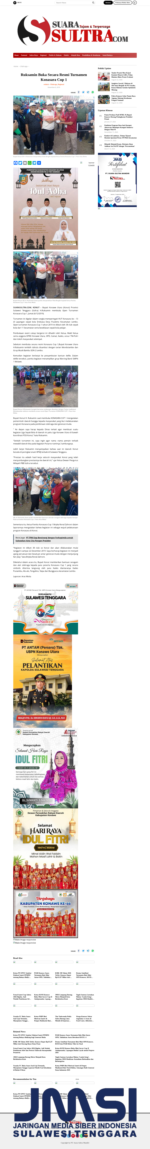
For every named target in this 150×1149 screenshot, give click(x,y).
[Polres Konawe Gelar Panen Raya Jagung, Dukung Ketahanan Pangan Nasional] (104, 99)
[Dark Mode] (135, 3)
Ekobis (66, 55)
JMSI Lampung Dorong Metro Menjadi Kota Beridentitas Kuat (63, 997)
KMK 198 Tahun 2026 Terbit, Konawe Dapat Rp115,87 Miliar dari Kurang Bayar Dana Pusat (63, 975)
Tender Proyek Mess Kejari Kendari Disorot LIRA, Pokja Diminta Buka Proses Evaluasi (122, 75)
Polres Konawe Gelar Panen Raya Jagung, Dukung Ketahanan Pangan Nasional (123, 98)
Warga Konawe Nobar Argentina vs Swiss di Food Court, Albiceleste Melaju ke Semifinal (84, 1019)
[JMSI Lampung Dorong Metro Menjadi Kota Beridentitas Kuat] (64, 987)
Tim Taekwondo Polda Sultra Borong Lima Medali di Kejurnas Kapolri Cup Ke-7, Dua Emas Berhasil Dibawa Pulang (63, 1019)
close (77, 1079)
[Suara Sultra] (75, 29)
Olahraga (53, 84)
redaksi (46, 84)
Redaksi (108, 3)
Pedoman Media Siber (122, 3)
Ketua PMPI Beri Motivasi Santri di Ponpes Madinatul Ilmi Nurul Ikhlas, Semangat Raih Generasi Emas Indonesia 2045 (42, 1019)
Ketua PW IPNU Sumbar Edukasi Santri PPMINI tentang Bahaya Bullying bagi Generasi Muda (22, 975)
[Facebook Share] (78, 92)
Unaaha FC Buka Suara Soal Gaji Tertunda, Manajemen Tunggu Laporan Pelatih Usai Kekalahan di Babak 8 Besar (21, 1019)
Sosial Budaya (107, 55)
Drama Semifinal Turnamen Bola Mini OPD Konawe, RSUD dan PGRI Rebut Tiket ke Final (84, 975)
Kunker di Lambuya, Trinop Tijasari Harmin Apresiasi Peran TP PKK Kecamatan (120, 137)
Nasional (24, 55)
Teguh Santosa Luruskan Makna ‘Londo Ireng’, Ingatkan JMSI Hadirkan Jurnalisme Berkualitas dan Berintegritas (85, 997)
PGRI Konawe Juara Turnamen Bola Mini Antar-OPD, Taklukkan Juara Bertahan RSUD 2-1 (43, 975)
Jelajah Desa (75, 55)
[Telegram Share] (88, 92)
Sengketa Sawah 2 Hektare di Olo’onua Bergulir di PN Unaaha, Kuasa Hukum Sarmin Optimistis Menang (123, 87)
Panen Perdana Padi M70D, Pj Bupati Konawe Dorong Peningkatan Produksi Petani (118, 117)
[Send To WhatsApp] (92, 92)
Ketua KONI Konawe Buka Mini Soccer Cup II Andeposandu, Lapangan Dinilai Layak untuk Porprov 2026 (43, 997)
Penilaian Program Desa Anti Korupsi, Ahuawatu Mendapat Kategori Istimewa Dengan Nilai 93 (118, 127)
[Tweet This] (83, 92)
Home (16, 55)
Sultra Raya (33, 55)
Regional (43, 55)
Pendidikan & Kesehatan (91, 55)
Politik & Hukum (55, 55)
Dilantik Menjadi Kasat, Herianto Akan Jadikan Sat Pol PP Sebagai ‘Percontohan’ (119, 145)
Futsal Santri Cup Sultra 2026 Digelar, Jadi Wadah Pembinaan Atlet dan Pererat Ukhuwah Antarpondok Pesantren (22, 997)
